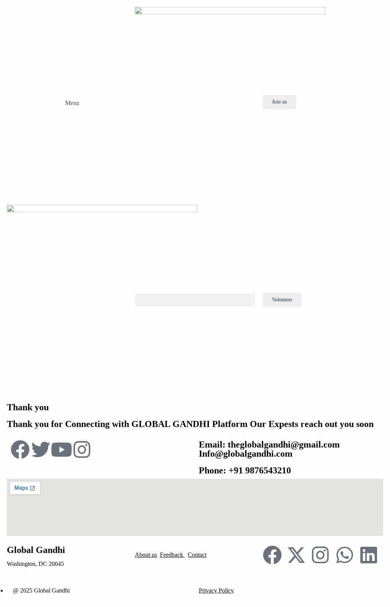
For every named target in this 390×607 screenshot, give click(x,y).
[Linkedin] (368, 554)
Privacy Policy (216, 590)
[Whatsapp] (344, 554)
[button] (67, 102)
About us (146, 554)
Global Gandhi (36, 550)
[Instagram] (320, 554)
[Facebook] (272, 554)
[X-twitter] (296, 554)
